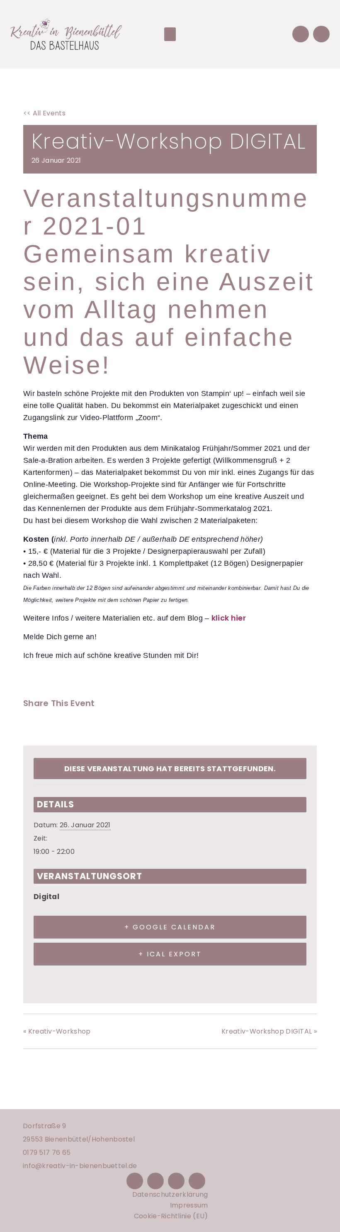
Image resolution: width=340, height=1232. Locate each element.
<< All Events (44, 113)
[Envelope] (300, 34)
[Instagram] (155, 1181)
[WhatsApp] (93, 725)
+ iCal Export (170, 954)
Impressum (189, 1205)
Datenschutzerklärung (170, 1194)
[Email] (72, 725)
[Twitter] (51, 725)
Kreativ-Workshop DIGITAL (269, 1031)
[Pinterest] (176, 1181)
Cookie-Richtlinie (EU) (171, 1216)
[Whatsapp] (321, 34)
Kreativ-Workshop (56, 1031)
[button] (170, 34)
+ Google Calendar (170, 927)
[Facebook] (32, 725)
